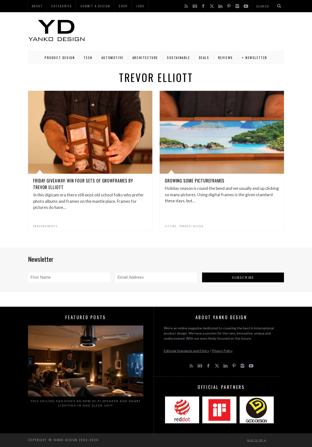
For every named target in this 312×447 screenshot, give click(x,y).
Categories (61, 6)
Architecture (145, 57)
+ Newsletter (254, 57)
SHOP (123, 6)
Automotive (112, 57)
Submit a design (95, 6)
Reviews (225, 57)
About (37, 6)
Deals (204, 57)
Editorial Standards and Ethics (186, 351)
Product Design (60, 57)
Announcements (45, 226)
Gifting (171, 226)
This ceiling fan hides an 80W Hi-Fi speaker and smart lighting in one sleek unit (85, 403)
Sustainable (178, 57)
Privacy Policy (222, 351)
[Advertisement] (195, 30)
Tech (88, 57)
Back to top (255, 440)
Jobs (140, 6)
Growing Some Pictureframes (194, 180)
